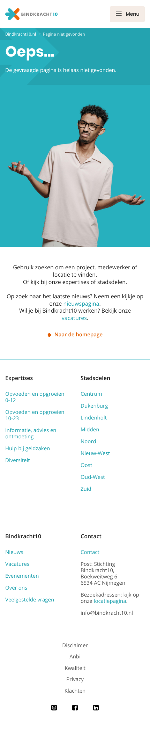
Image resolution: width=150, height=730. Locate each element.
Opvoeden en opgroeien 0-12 (35, 397)
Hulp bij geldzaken (27, 448)
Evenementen (22, 575)
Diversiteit (17, 460)
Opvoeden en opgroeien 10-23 (35, 415)
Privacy (75, 679)
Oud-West (93, 477)
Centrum (91, 393)
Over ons (16, 587)
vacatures (74, 318)
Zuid (86, 489)
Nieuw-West (95, 453)
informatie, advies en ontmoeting (31, 433)
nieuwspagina (81, 303)
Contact (90, 552)
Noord (88, 441)
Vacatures (17, 564)
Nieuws (14, 552)
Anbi (75, 656)
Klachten (75, 690)
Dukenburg (94, 405)
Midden (90, 429)
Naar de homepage (78, 334)
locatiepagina (110, 601)
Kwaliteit (75, 668)
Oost (86, 465)
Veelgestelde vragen (29, 599)
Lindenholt (94, 417)
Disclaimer (75, 645)
